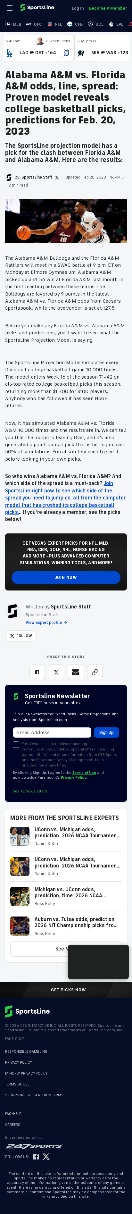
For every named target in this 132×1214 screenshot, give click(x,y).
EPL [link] (119, 24)
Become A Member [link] (108, 8)
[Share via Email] (75, 672)
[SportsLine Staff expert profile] (13, 611)
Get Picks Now (68, 990)
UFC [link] (38, 24)
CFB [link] (79, 24)
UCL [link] (99, 24)
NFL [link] (58, 24)
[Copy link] (95, 672)
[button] (66, 839)
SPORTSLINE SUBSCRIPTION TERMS (34, 1095)
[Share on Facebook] (37, 672)
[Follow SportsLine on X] (46, 1157)
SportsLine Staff (71, 607)
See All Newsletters (30, 791)
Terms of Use (84, 772)
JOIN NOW (66, 577)
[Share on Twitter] (56, 672)
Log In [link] (78, 8)
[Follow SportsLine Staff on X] (57, 177)
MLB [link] (17, 24)
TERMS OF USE (17, 1084)
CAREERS (12, 1124)
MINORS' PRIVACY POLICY (26, 1073)
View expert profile (44, 622)
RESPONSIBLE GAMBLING (26, 1051)
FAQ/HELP (13, 1113)
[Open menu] (10, 8)
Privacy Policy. (74, 777)
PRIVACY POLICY (18, 1062)
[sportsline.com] (38, 8)
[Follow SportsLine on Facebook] (36, 1157)
